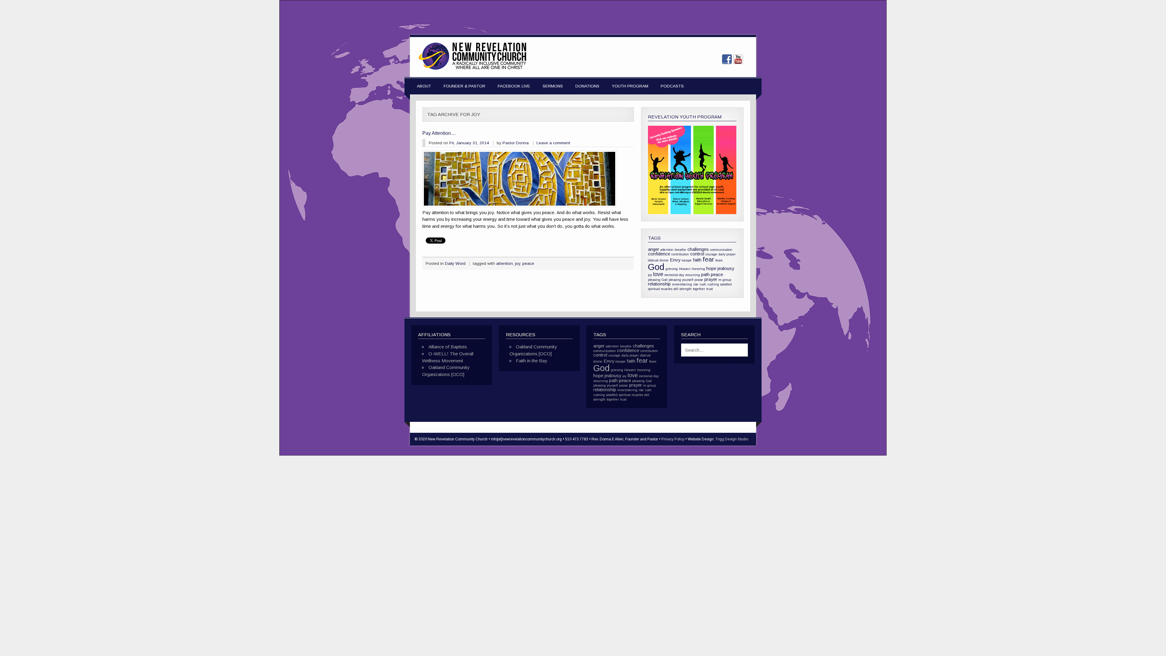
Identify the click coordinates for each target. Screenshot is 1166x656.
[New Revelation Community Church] (472, 70)
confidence (659, 253)
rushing (713, 284)
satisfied (726, 284)
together (699, 289)
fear (708, 259)
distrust (653, 260)
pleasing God (657, 280)
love (658, 274)
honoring (698, 269)
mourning (692, 275)
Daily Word (455, 263)
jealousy (726, 268)
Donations (587, 86)
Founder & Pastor (464, 86)
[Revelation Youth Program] (692, 170)
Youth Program (630, 86)
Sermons (553, 86)
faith (697, 259)
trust (709, 289)
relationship (659, 283)
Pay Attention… (439, 133)
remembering (682, 284)
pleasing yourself (681, 280)
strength (686, 289)
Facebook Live (514, 86)
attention (504, 263)
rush (703, 284)
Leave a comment (553, 143)
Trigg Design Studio (731, 439)
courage (711, 254)
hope (711, 268)
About (424, 86)
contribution (680, 254)
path (705, 274)
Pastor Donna (516, 143)
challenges (698, 249)
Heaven (684, 269)
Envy (675, 259)
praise (698, 280)
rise (695, 284)
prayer (710, 279)
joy (517, 263)
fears (718, 260)
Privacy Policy (672, 439)
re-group (724, 280)
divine (664, 260)
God (656, 267)
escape (687, 260)
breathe (680, 249)
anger (653, 249)
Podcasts (672, 86)
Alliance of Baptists (447, 346)
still (675, 289)
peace (528, 263)
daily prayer (727, 254)
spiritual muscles (660, 289)
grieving (672, 269)
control (697, 253)
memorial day (674, 275)
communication (721, 249)
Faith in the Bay (531, 360)
